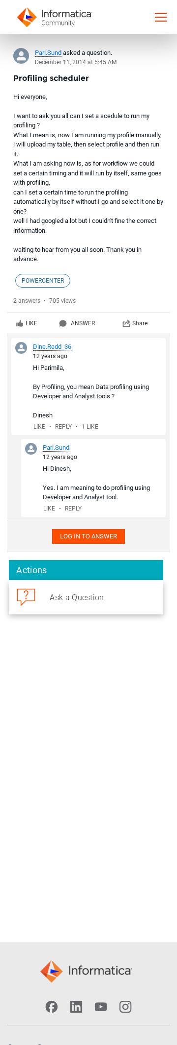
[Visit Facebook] (51, 1006)
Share (140, 323)
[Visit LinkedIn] (76, 1006)
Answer (83, 323)
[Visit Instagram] (125, 1006)
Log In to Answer (88, 536)
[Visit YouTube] (100, 1006)
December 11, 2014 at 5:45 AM (76, 62)
